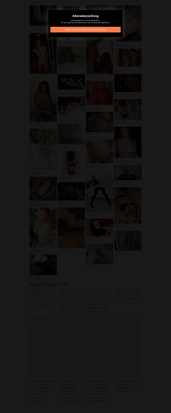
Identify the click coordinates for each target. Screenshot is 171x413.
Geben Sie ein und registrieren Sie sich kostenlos (85, 30)
